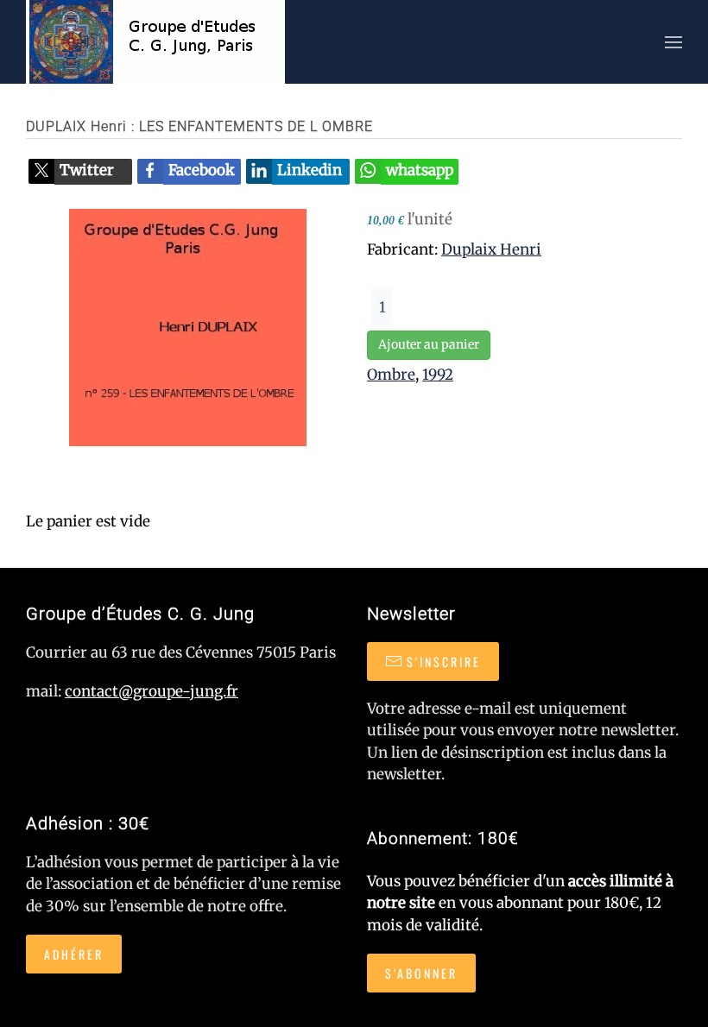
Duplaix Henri (491, 249)
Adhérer (74, 954)
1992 (437, 374)
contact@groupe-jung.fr (151, 691)
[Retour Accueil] (155, 42)
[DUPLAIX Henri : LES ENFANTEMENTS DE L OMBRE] (188, 326)
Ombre (391, 374)
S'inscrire (444, 661)
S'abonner (421, 973)
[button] (673, 42)
